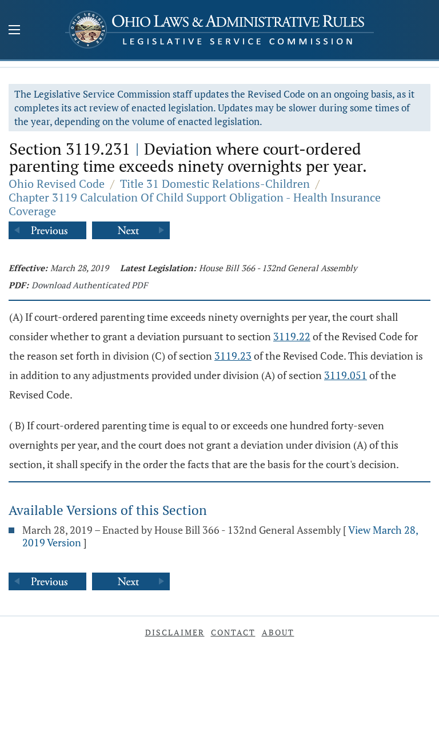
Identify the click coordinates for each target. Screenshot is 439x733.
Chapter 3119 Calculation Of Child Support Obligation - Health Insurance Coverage (195, 204)
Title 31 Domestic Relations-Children (215, 183)
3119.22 (291, 336)
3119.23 (233, 356)
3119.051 (345, 375)
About (278, 632)
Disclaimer (175, 632)
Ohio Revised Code (57, 183)
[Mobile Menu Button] (14, 31)
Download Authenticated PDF (89, 285)
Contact (233, 632)
